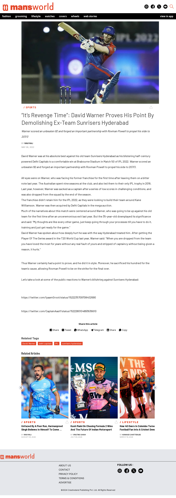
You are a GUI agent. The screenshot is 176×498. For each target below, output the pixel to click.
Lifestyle (36, 16)
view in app (166, 16)
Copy (124, 329)
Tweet (68, 329)
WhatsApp (82, 329)
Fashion (6, 16)
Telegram (99, 329)
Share (56, 329)
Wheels (75, 16)
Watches (50, 16)
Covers (63, 16)
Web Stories (90, 16)
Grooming (21, 16)
